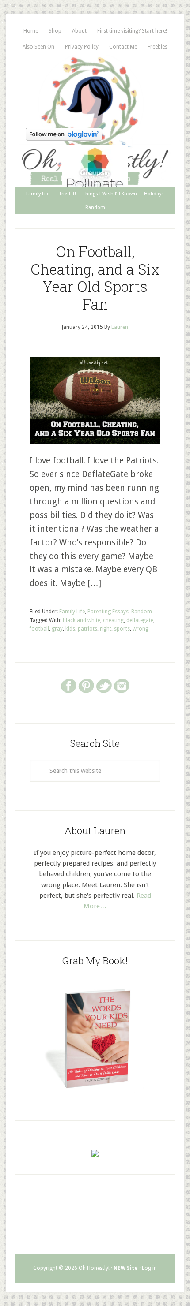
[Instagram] (121, 685)
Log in (149, 1268)
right (105, 629)
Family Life (72, 611)
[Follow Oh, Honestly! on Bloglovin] (64, 138)
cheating (113, 620)
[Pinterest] (86, 685)
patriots (87, 629)
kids (70, 629)
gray (57, 629)
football (39, 629)
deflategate (139, 620)
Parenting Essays (108, 611)
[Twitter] (104, 685)
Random (141, 611)
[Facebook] (68, 685)
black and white (81, 620)
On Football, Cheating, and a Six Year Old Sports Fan (95, 277)
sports (122, 629)
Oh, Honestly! (95, 89)
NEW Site (126, 1268)
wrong (140, 629)
